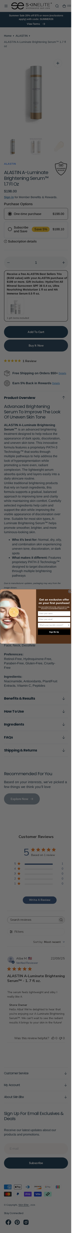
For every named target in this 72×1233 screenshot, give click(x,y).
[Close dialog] (68, 591)
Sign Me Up (52, 632)
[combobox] (52, 625)
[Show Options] (67, 625)
